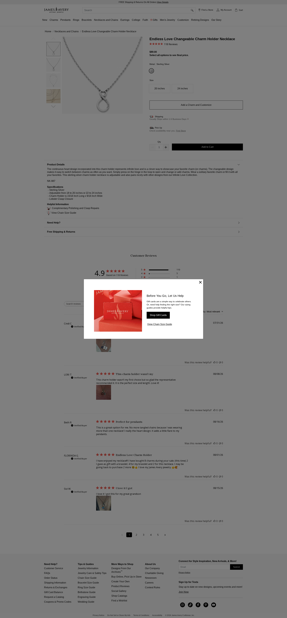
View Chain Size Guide (159, 324)
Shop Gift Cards (158, 315)
